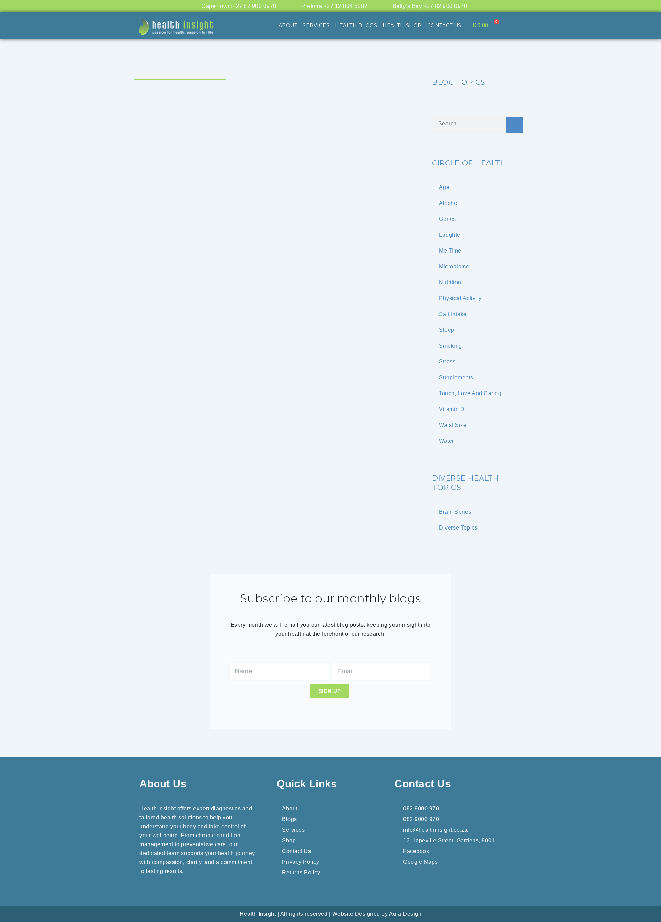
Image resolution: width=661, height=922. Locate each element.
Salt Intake (453, 314)
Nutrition (450, 282)
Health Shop (402, 25)
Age (444, 187)
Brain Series (455, 512)
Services (316, 25)
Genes (447, 219)
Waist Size (452, 425)
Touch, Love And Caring (470, 393)
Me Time (450, 251)
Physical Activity (460, 298)
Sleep (446, 330)
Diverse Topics (458, 528)
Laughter (450, 235)
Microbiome (454, 266)
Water (446, 441)
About (288, 25)
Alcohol (449, 203)
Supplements (456, 377)
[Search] (514, 125)
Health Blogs (356, 25)
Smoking (450, 346)
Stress (447, 362)
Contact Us (444, 25)
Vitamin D (452, 409)
